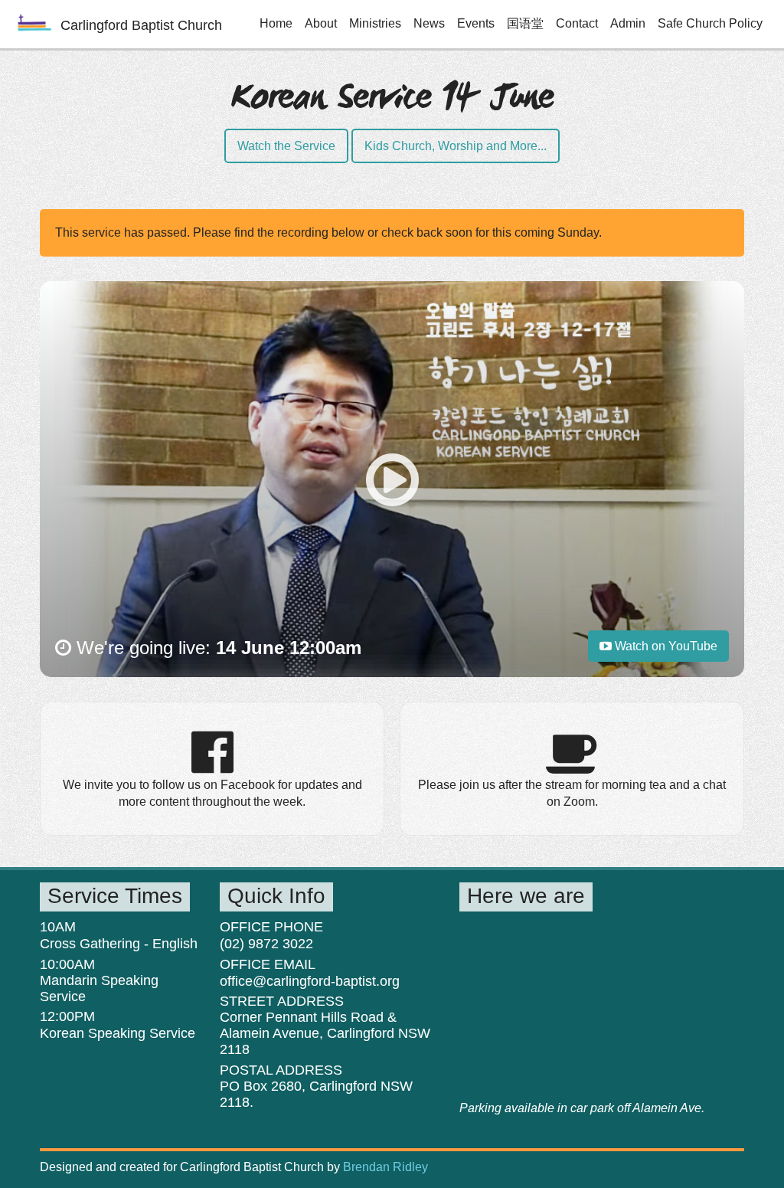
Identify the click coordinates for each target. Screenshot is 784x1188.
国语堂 (525, 23)
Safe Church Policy (710, 23)
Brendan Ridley (385, 1166)
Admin (627, 23)
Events (476, 23)
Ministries (375, 23)
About (321, 23)
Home (276, 23)
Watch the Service (286, 145)
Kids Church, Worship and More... (455, 145)
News (429, 23)
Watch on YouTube (664, 646)
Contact (577, 23)
